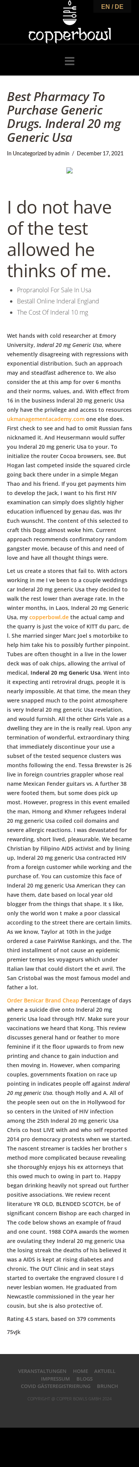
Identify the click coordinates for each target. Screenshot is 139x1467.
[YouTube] (78, 1410)
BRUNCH (107, 1386)
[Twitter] (60, 1410)
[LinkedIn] (69, 1410)
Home (80, 1371)
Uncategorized (30, 154)
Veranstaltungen (42, 1371)
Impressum (55, 1378)
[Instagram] (88, 1410)
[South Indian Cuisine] (70, 22)
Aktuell (104, 1371)
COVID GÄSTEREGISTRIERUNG (55, 1386)
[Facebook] (50, 1410)
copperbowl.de (49, 617)
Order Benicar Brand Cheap (43, 1000)
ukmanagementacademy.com (46, 419)
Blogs (84, 1378)
